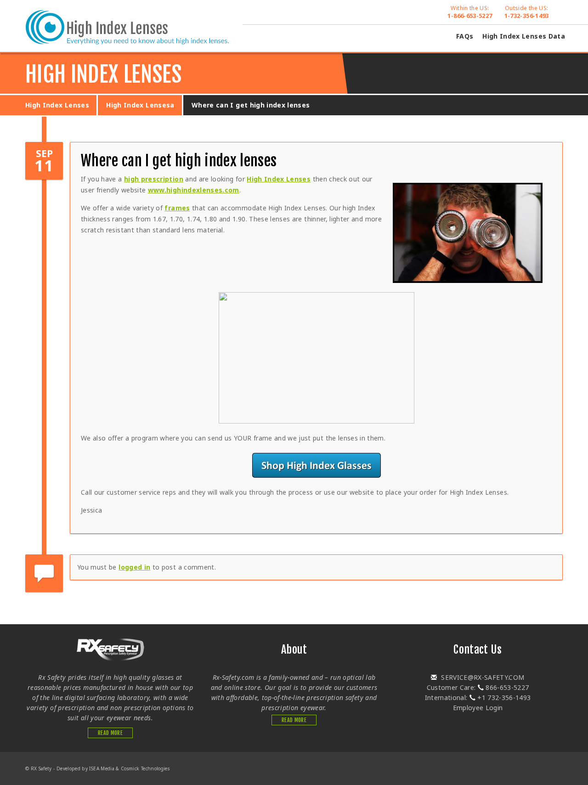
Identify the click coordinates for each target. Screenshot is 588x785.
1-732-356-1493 (526, 12)
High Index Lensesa (140, 105)
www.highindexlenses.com (193, 190)
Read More (110, 732)
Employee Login (478, 707)
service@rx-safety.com (482, 677)
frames (177, 207)
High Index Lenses (57, 105)
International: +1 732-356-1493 (478, 697)
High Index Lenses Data (523, 36)
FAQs (464, 36)
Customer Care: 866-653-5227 (478, 687)
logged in (134, 567)
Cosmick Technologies (145, 768)
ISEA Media (101, 768)
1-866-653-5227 (469, 12)
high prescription (153, 179)
